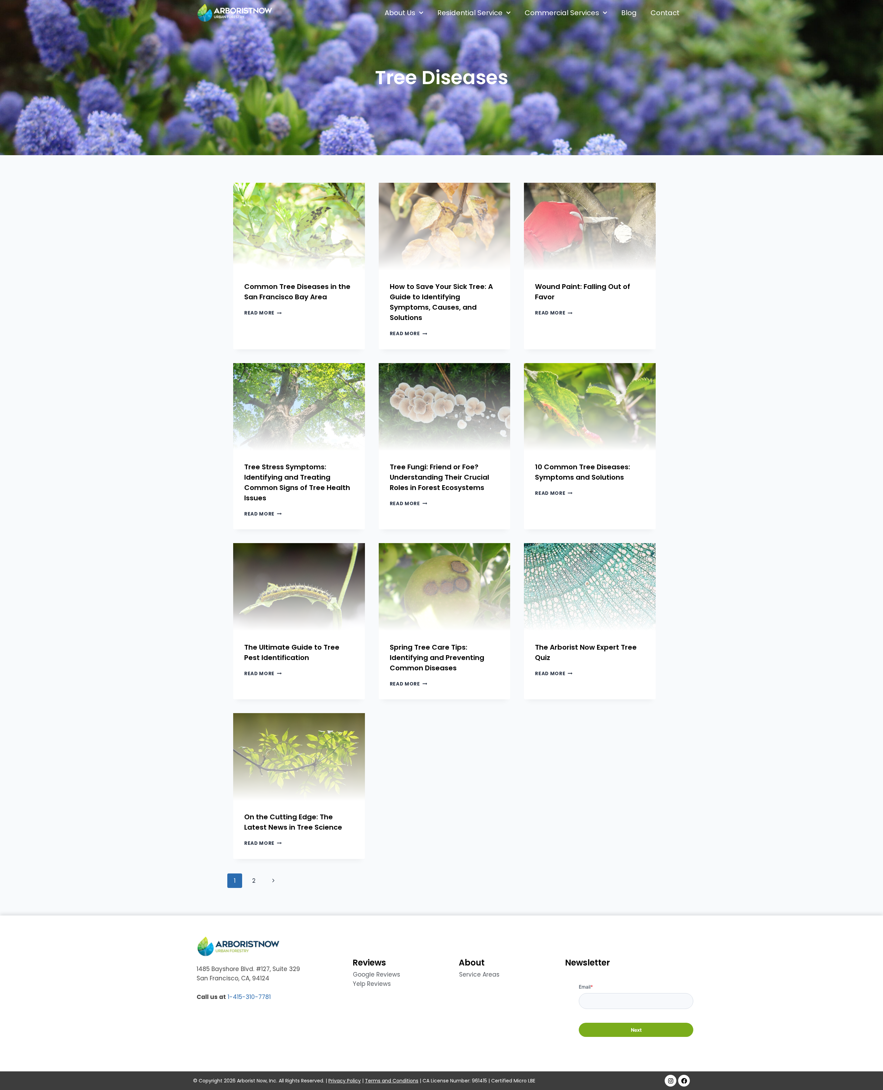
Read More (263, 313)
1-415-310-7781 (249, 997)
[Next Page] (273, 880)
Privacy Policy (344, 1080)
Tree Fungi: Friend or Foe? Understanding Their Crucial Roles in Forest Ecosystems (439, 477)
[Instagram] (670, 1081)
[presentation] (299, 226)
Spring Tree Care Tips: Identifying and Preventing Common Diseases (437, 657)
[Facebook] (684, 1081)
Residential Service (470, 13)
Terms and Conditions (391, 1080)
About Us (400, 13)
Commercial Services (562, 13)
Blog (629, 13)
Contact (665, 13)
